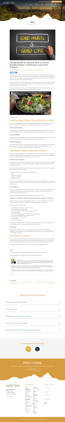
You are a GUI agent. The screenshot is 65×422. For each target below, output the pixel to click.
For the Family (35, 401)
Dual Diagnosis (27, 411)
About (52, 4)
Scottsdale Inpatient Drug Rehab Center (28, 406)
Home (26, 4)
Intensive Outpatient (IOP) (36, 389)
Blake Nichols (40, 70)
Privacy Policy (44, 419)
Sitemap (39, 419)
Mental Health (35, 387)
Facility (42, 4)
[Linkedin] (11, 273)
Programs (31, 4)
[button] (32, 302)
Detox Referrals (27, 391)
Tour (33, 393)
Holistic (26, 393)
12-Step (26, 392)
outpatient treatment (14, 147)
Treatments (37, 4)
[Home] (9, 2)
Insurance (34, 397)
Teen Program (27, 397)
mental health (45, 153)
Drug (26, 401)
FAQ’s (34, 396)
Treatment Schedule (28, 396)
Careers (34, 409)
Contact (59, 4)
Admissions (47, 4)
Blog (55, 4)
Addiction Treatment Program (25, 70)
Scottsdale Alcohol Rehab (28, 410)
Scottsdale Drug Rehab (28, 403)
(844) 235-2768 (57, 1)
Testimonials (35, 407)
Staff (34, 405)
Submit (45, 403)
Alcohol (26, 407)
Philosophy (34, 406)
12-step (35, 191)
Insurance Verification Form (36, 400)
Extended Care (27, 395)
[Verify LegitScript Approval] (37, 349)
